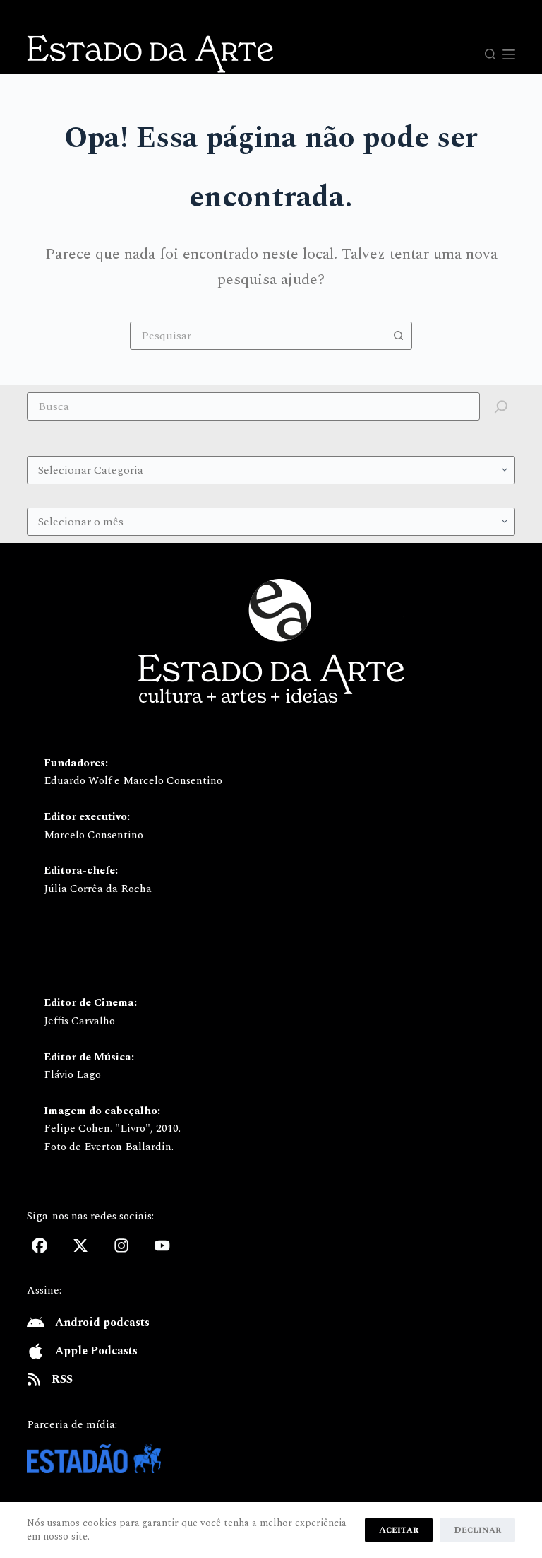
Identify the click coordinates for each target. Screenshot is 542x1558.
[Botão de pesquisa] (398, 335)
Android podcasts (102, 1322)
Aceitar (398, 1530)
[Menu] (508, 54)
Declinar (477, 1530)
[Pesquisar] (490, 54)
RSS (62, 1379)
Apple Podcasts (96, 1350)
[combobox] (258, 336)
